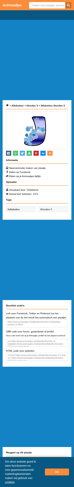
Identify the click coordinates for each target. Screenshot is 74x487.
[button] (16, 482)
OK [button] (57, 472)
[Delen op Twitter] (22, 153)
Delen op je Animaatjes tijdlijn (25, 176)
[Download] (29, 153)
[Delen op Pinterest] (36, 153)
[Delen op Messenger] (43, 153)
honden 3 (47, 209)
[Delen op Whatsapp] (15, 153)
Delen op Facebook (19, 172)
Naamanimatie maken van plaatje (27, 168)
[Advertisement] (37, 60)
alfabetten (14, 209)
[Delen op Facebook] (8, 153)
